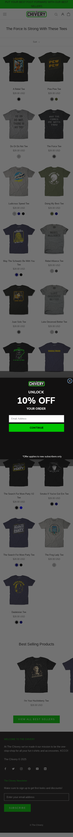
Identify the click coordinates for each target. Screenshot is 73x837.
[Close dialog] (70, 381)
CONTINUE (36, 428)
